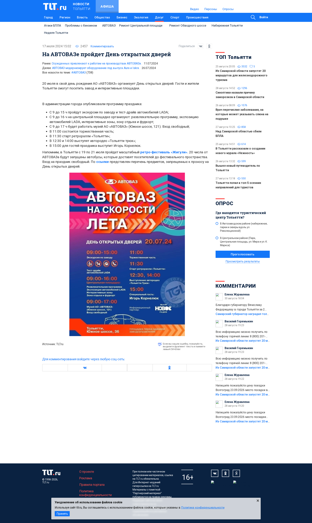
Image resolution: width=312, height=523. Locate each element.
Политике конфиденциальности (202, 507)
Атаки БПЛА (52, 25)
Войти (263, 17)
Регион (65, 17)
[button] (84, 367)
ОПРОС (224, 203)
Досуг (159, 17)
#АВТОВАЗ (82, 72)
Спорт (174, 17)
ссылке (102, 162)
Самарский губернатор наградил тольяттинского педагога (257, 314)
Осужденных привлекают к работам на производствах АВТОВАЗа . (97, 63)
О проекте (86, 472)
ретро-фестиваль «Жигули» (163, 152)
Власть (82, 17)
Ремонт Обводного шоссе (187, 25)
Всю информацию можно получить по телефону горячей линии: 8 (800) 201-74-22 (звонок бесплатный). (241, 334)
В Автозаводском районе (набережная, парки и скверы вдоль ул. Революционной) (243, 227)
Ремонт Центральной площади (140, 25)
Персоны (210, 9)
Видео (194, 9)
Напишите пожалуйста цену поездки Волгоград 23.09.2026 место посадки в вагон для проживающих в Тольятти (242, 388)
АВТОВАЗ (109, 25)
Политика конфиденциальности (95, 493)
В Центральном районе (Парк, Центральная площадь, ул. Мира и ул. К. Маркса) (244, 242)
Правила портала (92, 485)
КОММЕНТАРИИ (236, 286)
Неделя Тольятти (56, 32)
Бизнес (122, 17)
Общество (102, 17)
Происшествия (197, 17)
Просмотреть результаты (243, 261)
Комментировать (102, 46)
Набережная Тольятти (227, 25)
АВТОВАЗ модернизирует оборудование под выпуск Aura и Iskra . (96, 68)
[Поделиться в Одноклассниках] (207, 46)
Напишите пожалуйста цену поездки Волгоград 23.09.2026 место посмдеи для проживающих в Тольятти (241, 415)
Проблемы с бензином (81, 25)
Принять (62, 513)
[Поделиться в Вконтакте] (199, 46)
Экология (141, 17)
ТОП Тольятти (233, 57)
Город (48, 17)
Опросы (228, 9)
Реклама (85, 478)
